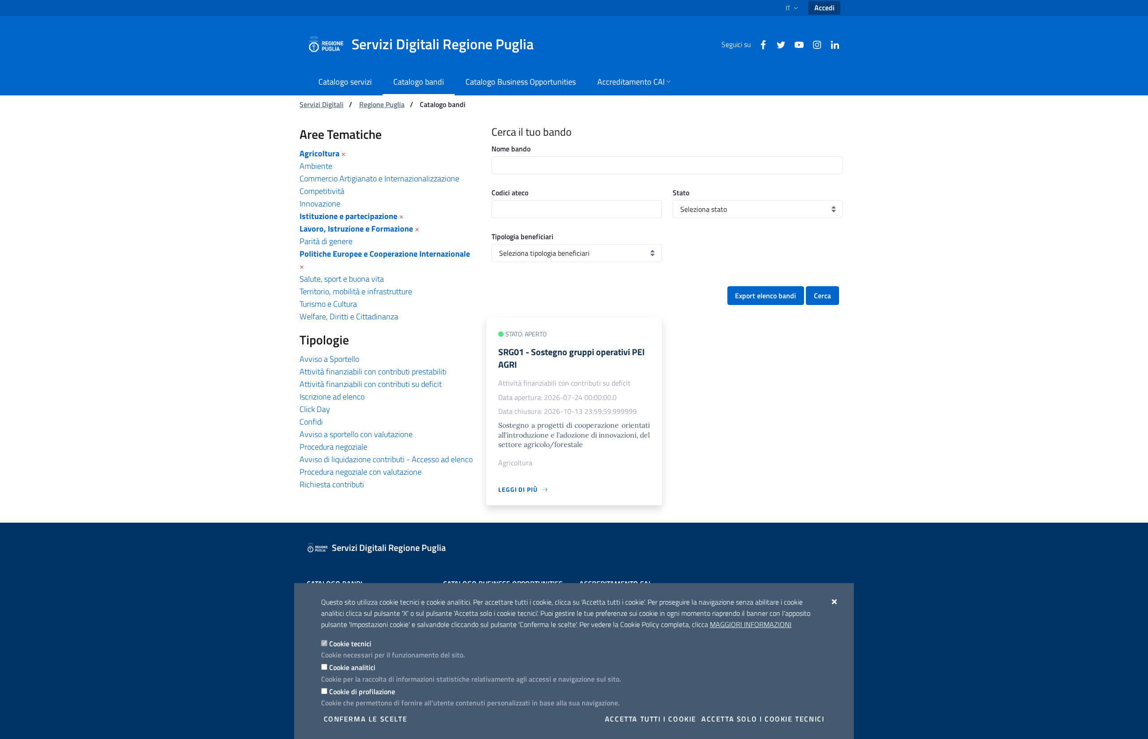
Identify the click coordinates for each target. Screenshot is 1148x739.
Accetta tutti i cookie (650, 718)
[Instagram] (813, 44)
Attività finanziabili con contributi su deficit (371, 384)
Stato (681, 192)
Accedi (824, 7)
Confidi (311, 422)
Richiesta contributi (332, 484)
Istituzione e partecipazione (348, 216)
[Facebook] (760, 44)
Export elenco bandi (765, 295)
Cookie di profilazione (362, 691)
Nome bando (511, 148)
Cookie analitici (352, 667)
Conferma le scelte (366, 718)
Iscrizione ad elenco (332, 397)
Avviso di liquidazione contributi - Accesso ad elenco (386, 459)
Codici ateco (509, 192)
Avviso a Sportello (329, 359)
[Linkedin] (831, 44)
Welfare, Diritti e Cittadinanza (349, 316)
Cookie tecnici (350, 643)
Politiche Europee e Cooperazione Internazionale (385, 254)
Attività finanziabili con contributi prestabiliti (373, 371)
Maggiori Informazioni (750, 624)
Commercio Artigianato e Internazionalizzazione (379, 178)
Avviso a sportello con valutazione (356, 434)
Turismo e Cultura (328, 304)
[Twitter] (778, 44)
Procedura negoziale (333, 447)
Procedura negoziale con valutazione (361, 472)
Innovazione (320, 204)
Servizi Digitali (322, 104)
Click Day (315, 409)
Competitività (322, 191)
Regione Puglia (381, 104)
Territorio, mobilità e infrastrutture (356, 291)
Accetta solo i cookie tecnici (762, 718)
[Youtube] (795, 44)
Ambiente (316, 166)
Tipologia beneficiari (522, 236)
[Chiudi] (834, 601)
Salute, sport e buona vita (342, 279)
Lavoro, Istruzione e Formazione (356, 229)
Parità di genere (326, 241)
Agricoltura (319, 153)
